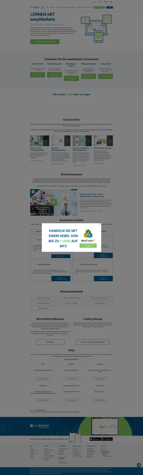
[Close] (99, 224)
